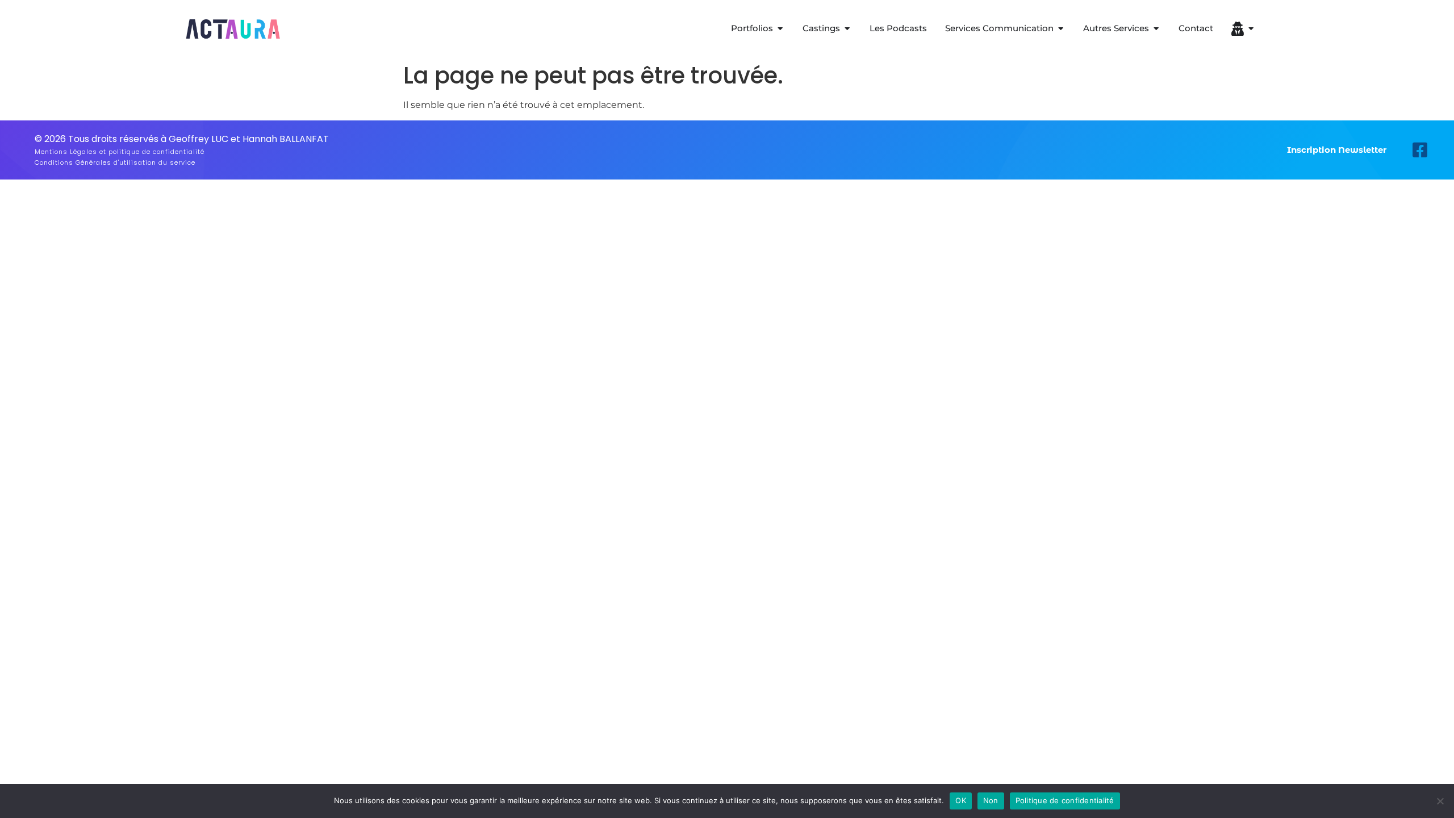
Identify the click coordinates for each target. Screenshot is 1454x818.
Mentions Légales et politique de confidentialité (119, 151)
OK (960, 800)
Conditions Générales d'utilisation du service (115, 162)
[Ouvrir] (1251, 28)
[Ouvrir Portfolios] (780, 28)
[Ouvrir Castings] (847, 28)
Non (990, 800)
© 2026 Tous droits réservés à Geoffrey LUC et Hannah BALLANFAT (182, 138)
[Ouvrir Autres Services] (1156, 28)
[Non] (1439, 801)
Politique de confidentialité (1065, 800)
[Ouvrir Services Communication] (1060, 28)
